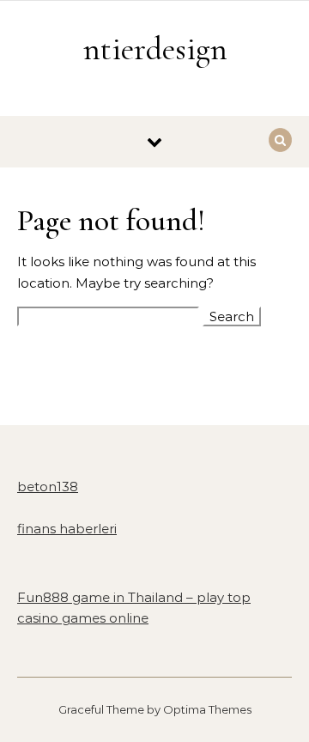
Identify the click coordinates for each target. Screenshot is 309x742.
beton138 (47, 486)
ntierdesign (155, 49)
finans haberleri (67, 528)
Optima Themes (207, 709)
